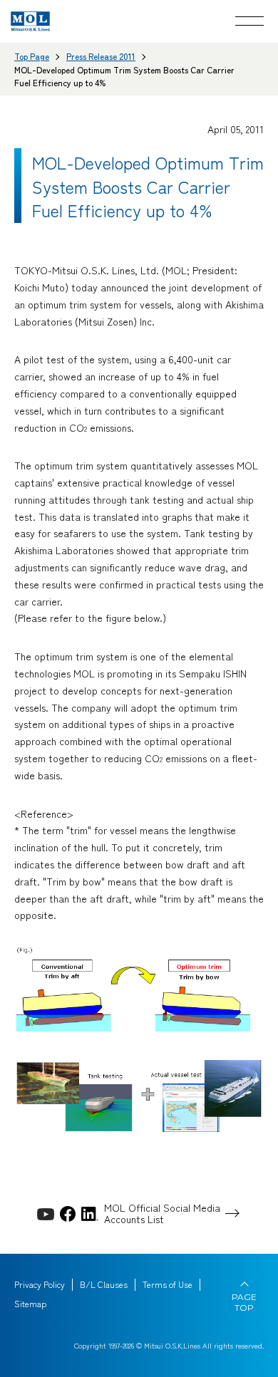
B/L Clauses (104, 1284)
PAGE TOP (244, 1302)
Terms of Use (167, 1284)
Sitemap (30, 1303)
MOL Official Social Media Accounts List (162, 1214)
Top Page (31, 56)
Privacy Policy (39, 1284)
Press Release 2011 (100, 56)
